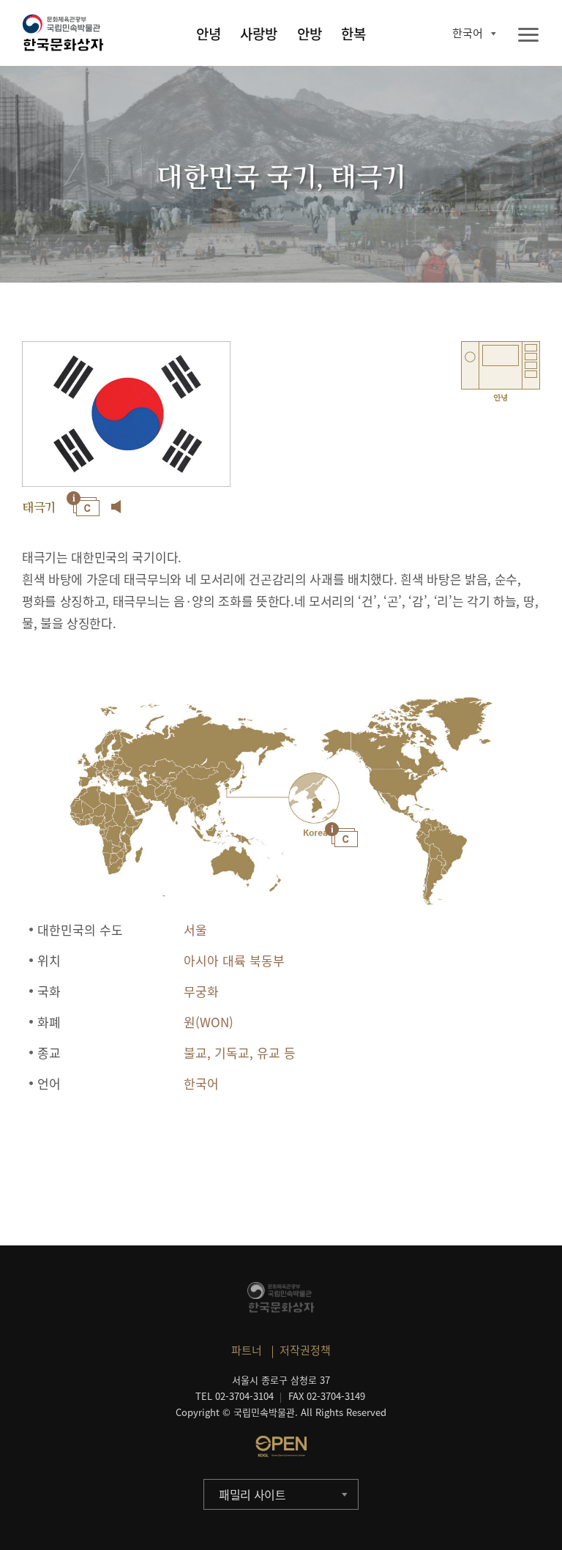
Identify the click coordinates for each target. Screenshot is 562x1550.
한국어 (467, 33)
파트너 (246, 1350)
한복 (353, 33)
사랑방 (258, 33)
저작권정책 (305, 1350)
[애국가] (116, 506)
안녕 (208, 33)
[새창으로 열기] (281, 1446)
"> (314, 800)
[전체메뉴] (528, 35)
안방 (309, 33)
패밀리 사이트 (252, 1494)
